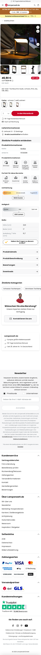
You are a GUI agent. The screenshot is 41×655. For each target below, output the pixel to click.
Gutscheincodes (8, 520)
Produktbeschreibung (13, 258)
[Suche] (34, 5)
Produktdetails (10, 252)
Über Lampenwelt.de (13, 496)
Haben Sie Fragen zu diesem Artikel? (22, 242)
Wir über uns (7, 501)
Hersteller (20, 447)
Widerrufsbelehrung (10, 550)
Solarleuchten (9, 21)
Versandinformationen (11, 478)
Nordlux (23, 149)
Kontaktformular (7, 437)
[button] (4, 69)
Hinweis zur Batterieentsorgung (26, 633)
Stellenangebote (17, 512)
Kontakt (5, 482)
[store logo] (13, 5)
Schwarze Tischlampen (11, 289)
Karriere (5, 512)
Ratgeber (16, 527)
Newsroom (6, 523)
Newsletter (6, 505)
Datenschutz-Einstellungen (14, 630)
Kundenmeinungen (12, 596)
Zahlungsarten (8, 475)
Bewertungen (9, 265)
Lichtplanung (7, 516)
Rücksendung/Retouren (11, 471)
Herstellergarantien (10, 486)
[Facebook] (14, 625)
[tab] (20, 472)
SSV (19, 12)
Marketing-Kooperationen (12, 509)
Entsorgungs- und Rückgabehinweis (21, 636)
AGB (3, 539)
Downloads (8, 271)
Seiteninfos (8, 534)
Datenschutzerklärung (20, 439)
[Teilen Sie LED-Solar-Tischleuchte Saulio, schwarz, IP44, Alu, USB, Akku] (37, 31)
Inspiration (6, 527)
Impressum (6, 546)
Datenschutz (7, 542)
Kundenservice (10, 455)
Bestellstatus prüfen (10, 468)
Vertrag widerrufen (10, 460)
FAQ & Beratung (8, 464)
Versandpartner (10, 582)
